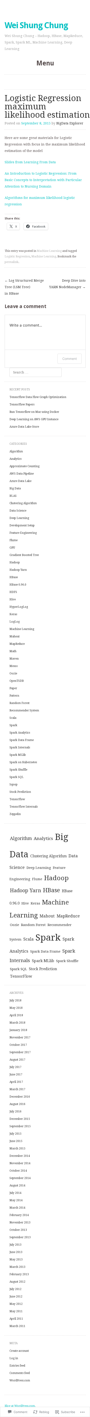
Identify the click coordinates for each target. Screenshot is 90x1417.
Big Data (15, 488)
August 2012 (17, 1281)
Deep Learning (19, 518)
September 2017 (20, 1052)
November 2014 (19, 1163)
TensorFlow (17, 799)
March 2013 (17, 1267)
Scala (12, 717)
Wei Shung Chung (36, 25)
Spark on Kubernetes (23, 762)
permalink (11, 262)
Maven (14, 658)
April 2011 (16, 1318)
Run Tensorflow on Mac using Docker (34, 412)
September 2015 (20, 1126)
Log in (13, 1358)
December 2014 (19, 1156)
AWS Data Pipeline (21, 473)
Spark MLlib (17, 754)
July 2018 (15, 1000)
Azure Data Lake (20, 481)
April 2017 (16, 1082)
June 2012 (15, 1296)
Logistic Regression (17, 256)
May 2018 (16, 1007)
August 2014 (17, 1185)
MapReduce (17, 643)
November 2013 (19, 1222)
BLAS (13, 495)
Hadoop (14, 562)
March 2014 (17, 1207)
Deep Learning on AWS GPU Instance (33, 419)
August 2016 (17, 1104)
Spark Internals (19, 747)
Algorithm (16, 451)
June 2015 (15, 1141)
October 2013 (18, 1230)
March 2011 (17, 1326)
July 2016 (15, 1111)
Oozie (13, 673)
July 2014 (15, 1193)
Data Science (17, 510)
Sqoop (13, 784)
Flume (13, 540)
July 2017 (15, 1067)
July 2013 (15, 1244)
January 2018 (18, 1030)
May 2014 (16, 1200)
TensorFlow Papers (21, 404)
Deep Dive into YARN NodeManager (67, 284)
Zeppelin (15, 814)
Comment (69, 359)
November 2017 (19, 1037)
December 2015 (19, 1119)
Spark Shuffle (18, 769)
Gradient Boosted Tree (24, 555)
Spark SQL (16, 777)
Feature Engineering (23, 532)
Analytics (15, 458)
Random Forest (19, 703)
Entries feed (17, 1365)
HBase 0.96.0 (17, 584)
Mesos (13, 666)
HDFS (13, 592)
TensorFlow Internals (23, 806)
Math (12, 651)
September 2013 (20, 1237)
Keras (13, 614)
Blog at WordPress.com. (20, 1406)
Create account (19, 1350)
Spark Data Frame (21, 740)
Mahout (14, 636)
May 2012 (16, 1304)
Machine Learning (49, 251)
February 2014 (19, 1215)
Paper (13, 688)
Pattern (14, 695)
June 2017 (15, 1074)
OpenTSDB (16, 680)
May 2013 (16, 1259)
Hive (12, 599)
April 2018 (16, 1015)
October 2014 (18, 1170)
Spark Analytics (19, 732)
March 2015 (17, 1148)
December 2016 (19, 1096)
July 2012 (15, 1289)
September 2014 (20, 1178)
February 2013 (19, 1274)
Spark (13, 725)
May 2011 (16, 1311)
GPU (12, 547)
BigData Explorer (69, 123)
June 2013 (15, 1252)
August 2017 (17, 1059)
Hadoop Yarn (18, 569)
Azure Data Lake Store (24, 426)
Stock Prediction (20, 791)
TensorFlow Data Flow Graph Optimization (37, 397)
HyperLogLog (18, 606)
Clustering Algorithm (23, 503)
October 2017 (18, 1045)
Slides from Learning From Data (30, 162)
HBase (13, 577)
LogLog (14, 621)
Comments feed (19, 1373)
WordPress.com (19, 1380)
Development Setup (22, 525)
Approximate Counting (24, 466)
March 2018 (17, 1022)
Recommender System (24, 710)
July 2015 (15, 1133)
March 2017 (17, 1089)
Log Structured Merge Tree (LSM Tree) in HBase (24, 287)
